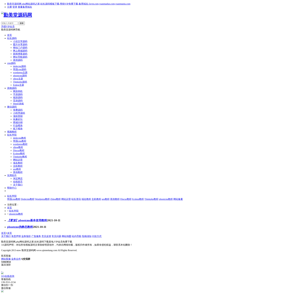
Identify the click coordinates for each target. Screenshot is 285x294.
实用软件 (12, 175)
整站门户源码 (20, 47)
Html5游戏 (18, 103)
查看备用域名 (25, 7)
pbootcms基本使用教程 (27, 220)
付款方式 (97, 236)
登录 (14, 7)
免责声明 (16, 236)
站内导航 (76, 236)
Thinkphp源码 (20, 82)
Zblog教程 (55, 199)
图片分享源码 (20, 44)
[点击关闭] (1, 270)
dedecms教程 (19, 138)
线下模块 (18, 128)
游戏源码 (12, 88)
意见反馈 (46, 236)
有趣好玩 (18, 119)
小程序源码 (19, 113)
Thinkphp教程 (20, 156)
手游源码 (18, 94)
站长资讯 (76, 199)
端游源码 (18, 97)
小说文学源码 (20, 41)
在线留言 (18, 181)
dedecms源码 (19, 66)
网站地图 (66, 236)
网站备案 (178, 199)
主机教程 (18, 166)
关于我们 (18, 184)
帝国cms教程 (19, 141)
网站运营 (18, 160)
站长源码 (12, 38)
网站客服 (6, 259)
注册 (9, 7)
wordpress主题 (20, 72)
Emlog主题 (18, 85)
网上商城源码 (20, 50)
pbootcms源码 (20, 75)
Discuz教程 (18, 150)
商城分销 (18, 122)
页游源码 (18, 100)
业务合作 (16, 259)
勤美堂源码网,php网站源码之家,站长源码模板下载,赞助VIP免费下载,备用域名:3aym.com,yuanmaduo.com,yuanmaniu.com (68, 4)
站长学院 (12, 135)
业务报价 (26, 236)
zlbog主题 (18, 78)
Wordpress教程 (42, 199)
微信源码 (12, 107)
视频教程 (12, 131)
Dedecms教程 (27, 199)
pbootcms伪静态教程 (20, 226)
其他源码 (18, 60)
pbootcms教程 (166, 199)
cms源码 (11, 63)
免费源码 (18, 110)
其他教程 (18, 172)
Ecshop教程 (19, 153)
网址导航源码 (20, 57)
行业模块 (18, 125)
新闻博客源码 (20, 54)
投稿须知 (86, 236)
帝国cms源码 (19, 69)
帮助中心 (12, 188)
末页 (9, 233)
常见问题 (56, 236)
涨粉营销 (18, 116)
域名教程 (18, 163)
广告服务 (36, 236)
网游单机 (18, 91)
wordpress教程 (20, 144)
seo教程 (17, 169)
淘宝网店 (18, 178)
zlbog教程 (18, 147)
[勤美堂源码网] (16, 15)
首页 (9, 35)
